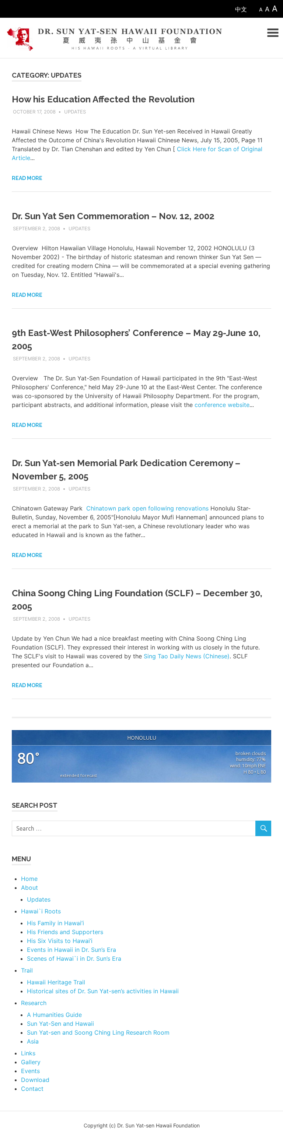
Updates (75, 112)
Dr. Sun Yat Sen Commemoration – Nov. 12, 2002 (113, 216)
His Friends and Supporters (65, 932)
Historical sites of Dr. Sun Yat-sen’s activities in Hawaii (103, 991)
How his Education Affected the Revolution (103, 99)
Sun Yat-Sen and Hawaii (60, 1023)
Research (33, 1003)
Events (30, 1071)
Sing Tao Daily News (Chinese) (187, 656)
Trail (27, 970)
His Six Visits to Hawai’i (59, 940)
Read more (27, 178)
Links (28, 1053)
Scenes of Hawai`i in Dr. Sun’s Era (74, 958)
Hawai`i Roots (41, 911)
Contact (32, 1088)
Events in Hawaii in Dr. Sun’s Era (71, 949)
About (29, 887)
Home (29, 878)
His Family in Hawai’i (55, 923)
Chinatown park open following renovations (147, 508)
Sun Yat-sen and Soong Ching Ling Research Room (98, 1032)
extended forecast (78, 775)
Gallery (31, 1062)
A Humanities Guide (54, 1014)
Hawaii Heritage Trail (56, 982)
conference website (222, 404)
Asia (33, 1041)
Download (35, 1079)
